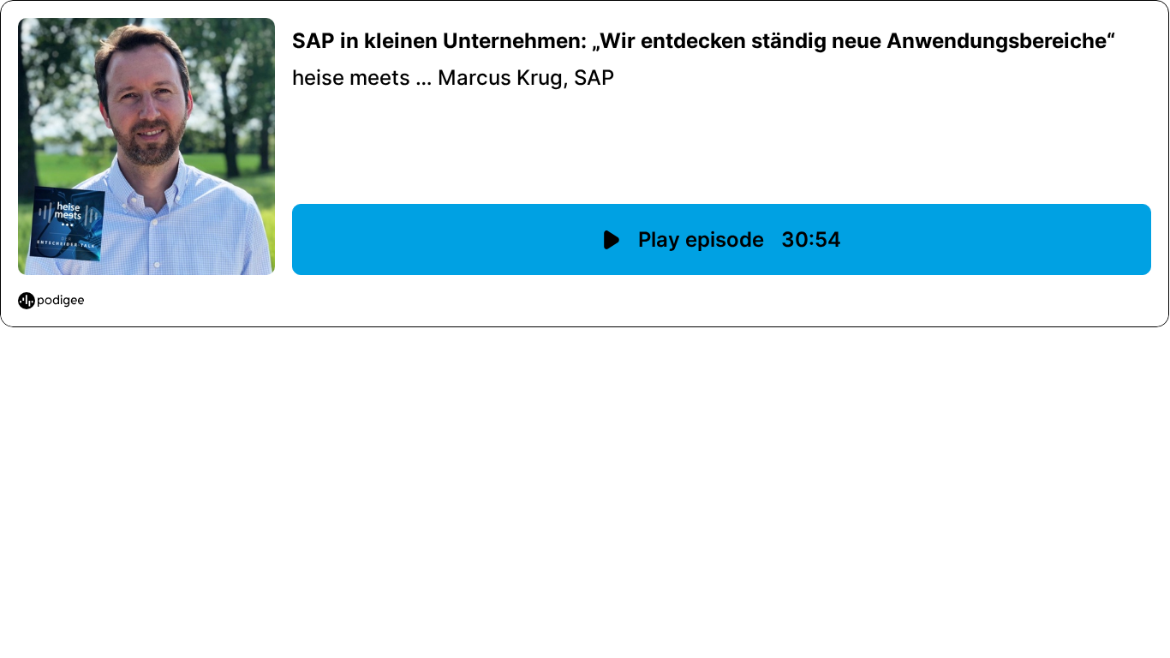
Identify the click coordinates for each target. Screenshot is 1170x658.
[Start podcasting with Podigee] (51, 301)
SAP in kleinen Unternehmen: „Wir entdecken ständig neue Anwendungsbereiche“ (703, 40)
